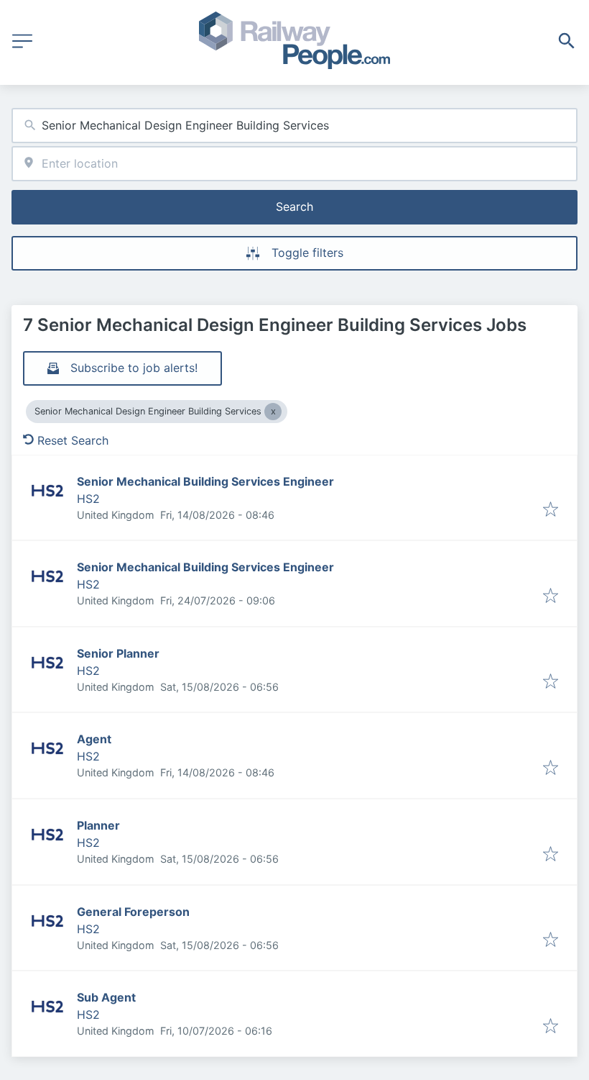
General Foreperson (133, 911)
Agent (94, 739)
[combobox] (294, 125)
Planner (98, 825)
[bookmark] (551, 510)
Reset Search (72, 440)
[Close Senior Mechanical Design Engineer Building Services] (273, 411)
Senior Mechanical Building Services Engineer (205, 481)
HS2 (88, 498)
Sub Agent (106, 997)
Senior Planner (118, 653)
